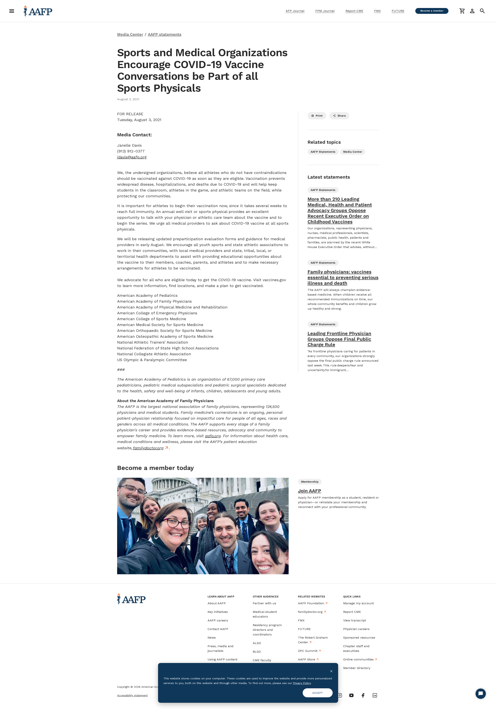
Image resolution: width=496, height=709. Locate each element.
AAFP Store (306, 659)
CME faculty (262, 660)
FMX (377, 11)
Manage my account (358, 603)
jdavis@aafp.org (132, 157)
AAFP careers (218, 620)
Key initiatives (218, 612)
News (212, 637)
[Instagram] (339, 695)
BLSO (257, 651)
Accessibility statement (132, 695)
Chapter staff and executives (356, 648)
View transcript (354, 620)
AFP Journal (295, 11)
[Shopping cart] (462, 11)
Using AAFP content (222, 659)
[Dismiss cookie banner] (331, 670)
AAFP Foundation (311, 603)
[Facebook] (363, 695)
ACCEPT (317, 692)
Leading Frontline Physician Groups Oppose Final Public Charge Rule (339, 339)
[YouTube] (351, 695)
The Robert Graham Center (313, 640)
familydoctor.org (148, 448)
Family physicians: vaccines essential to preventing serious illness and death (343, 277)
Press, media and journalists (220, 648)
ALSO (257, 643)
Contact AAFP (218, 629)
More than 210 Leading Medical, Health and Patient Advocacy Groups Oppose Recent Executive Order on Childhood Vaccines (340, 210)
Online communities (358, 659)
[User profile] (472, 11)
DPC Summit (307, 651)
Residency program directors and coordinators (267, 629)
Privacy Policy (302, 683)
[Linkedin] (374, 695)
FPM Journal (325, 11)
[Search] (482, 11)
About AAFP (217, 603)
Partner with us (264, 603)
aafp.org (213, 435)
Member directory (356, 668)
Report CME (354, 11)
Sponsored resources (359, 637)
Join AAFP (309, 491)
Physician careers (356, 629)
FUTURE (398, 11)
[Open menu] (11, 11)
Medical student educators (265, 614)
